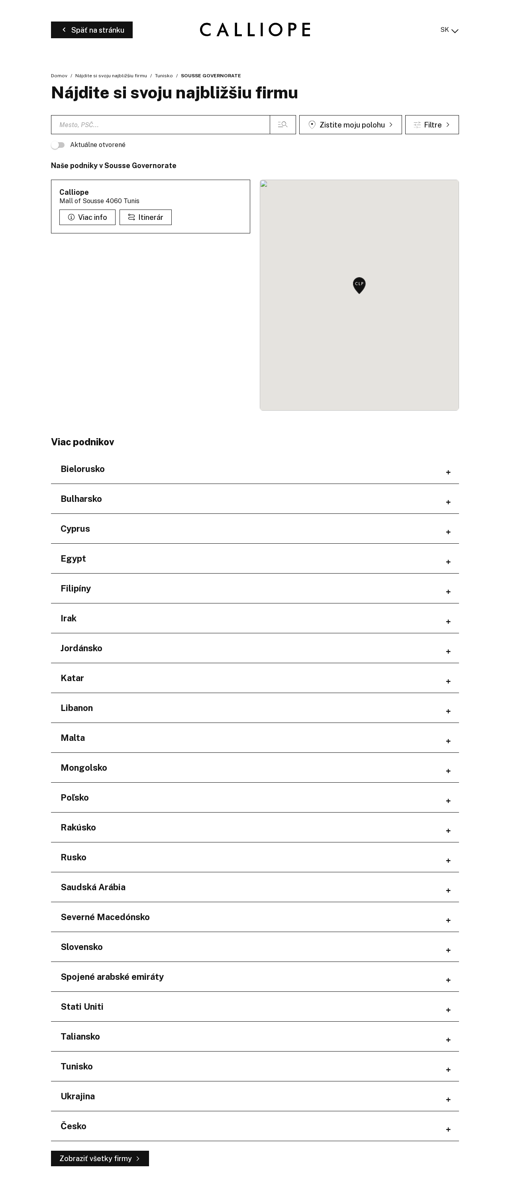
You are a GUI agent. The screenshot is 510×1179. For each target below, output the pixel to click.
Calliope (74, 192)
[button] (359, 286)
